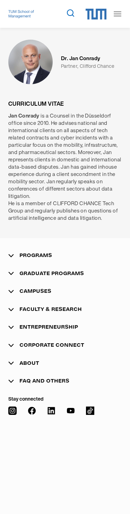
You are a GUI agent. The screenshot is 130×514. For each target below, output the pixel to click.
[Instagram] (12, 453)
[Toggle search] (70, 13)
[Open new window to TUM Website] (96, 14)
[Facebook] (32, 453)
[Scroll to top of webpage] (115, 493)
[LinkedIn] (51, 453)
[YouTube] (71, 453)
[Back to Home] (21, 14)
